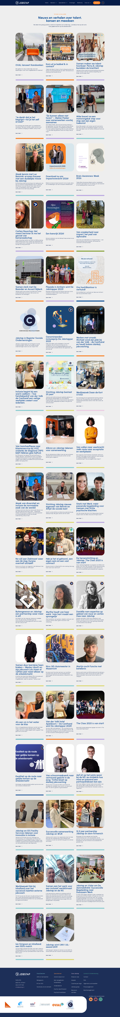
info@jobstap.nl (20, 987)
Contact (97, 2)
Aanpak (73, 980)
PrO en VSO (40, 983)
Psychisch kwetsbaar (60, 992)
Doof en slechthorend (60, 989)
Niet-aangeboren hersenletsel (59, 981)
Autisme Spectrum (59, 977)
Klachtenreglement (89, 990)
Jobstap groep (75, 987)
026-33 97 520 (20, 985)
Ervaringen (72, 2)
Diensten (52, 2)
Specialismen (62, 2)
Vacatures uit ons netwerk (44, 987)
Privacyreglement (88, 987)
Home (46, 2)
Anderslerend (58, 986)
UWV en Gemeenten (42, 977)
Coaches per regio (76, 983)
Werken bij (79, 2)
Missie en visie (75, 977)
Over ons (87, 2)
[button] (53, 2)
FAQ (85, 980)
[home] (22, 3)
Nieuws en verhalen (74, 991)
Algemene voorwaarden (90, 983)
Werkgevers (40, 980)
